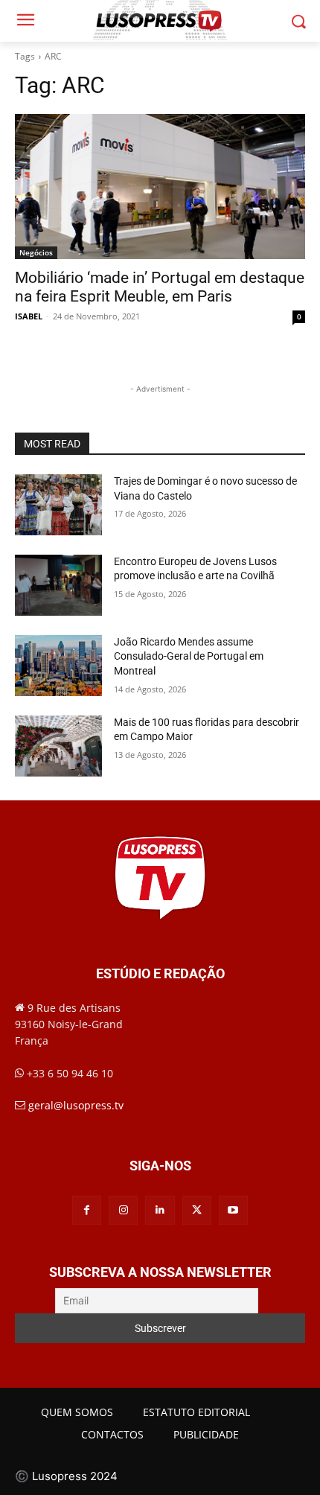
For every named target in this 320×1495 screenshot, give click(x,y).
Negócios (36, 252)
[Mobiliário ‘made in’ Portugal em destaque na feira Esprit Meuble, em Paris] (160, 186)
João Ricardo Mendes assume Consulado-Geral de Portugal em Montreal (188, 656)
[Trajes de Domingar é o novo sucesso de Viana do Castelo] (58, 504)
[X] (196, 1210)
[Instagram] (123, 1210)
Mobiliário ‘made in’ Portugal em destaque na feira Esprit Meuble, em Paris (159, 287)
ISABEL (28, 316)
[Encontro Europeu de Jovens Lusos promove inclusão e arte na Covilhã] (58, 585)
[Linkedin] (159, 1210)
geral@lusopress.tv (76, 1105)
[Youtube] (233, 1210)
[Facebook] (86, 1210)
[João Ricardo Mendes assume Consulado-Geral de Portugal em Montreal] (58, 665)
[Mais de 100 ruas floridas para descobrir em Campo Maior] (58, 746)
